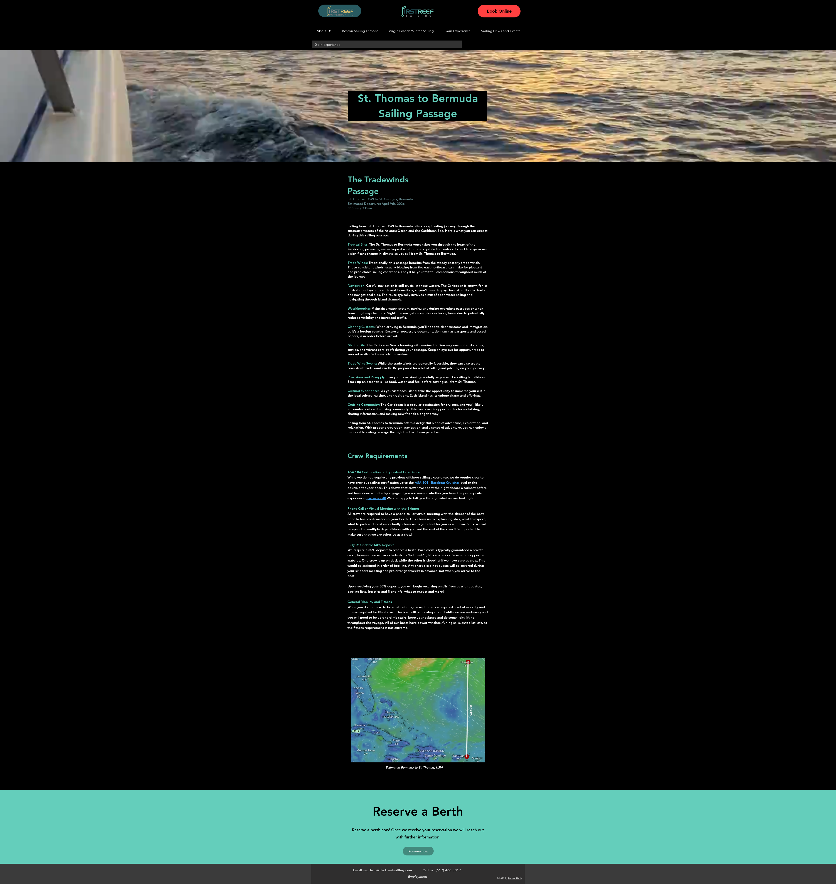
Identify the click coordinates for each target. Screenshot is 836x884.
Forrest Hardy (515, 878)
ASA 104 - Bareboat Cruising (437, 482)
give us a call (375, 498)
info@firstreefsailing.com (391, 870)
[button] (501, 31)
